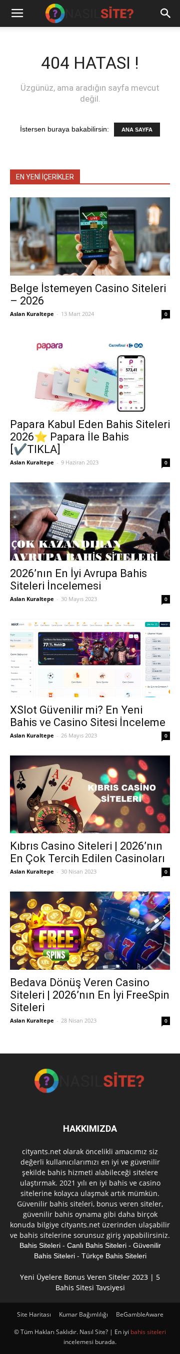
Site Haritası (34, 1314)
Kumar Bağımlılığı (83, 1314)
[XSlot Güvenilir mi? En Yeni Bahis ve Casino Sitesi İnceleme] (90, 658)
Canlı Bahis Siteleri (96, 1245)
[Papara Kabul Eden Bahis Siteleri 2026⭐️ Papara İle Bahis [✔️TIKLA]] (90, 373)
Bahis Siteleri (40, 1245)
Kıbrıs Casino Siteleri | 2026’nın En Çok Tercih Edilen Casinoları (87, 852)
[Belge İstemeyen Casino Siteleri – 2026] (90, 236)
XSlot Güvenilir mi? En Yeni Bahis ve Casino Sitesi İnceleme (88, 716)
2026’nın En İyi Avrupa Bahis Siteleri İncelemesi (78, 579)
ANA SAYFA (137, 130)
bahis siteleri (148, 1332)
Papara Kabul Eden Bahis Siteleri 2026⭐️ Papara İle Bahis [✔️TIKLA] (90, 436)
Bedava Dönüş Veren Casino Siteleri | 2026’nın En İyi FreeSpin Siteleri (90, 995)
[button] (166, 13)
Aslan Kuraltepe (32, 313)
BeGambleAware (140, 1314)
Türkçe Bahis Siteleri (114, 1256)
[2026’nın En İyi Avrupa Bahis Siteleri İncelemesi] (90, 521)
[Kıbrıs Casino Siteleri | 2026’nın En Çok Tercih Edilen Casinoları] (90, 794)
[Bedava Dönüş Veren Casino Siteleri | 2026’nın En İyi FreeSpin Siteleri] (90, 931)
